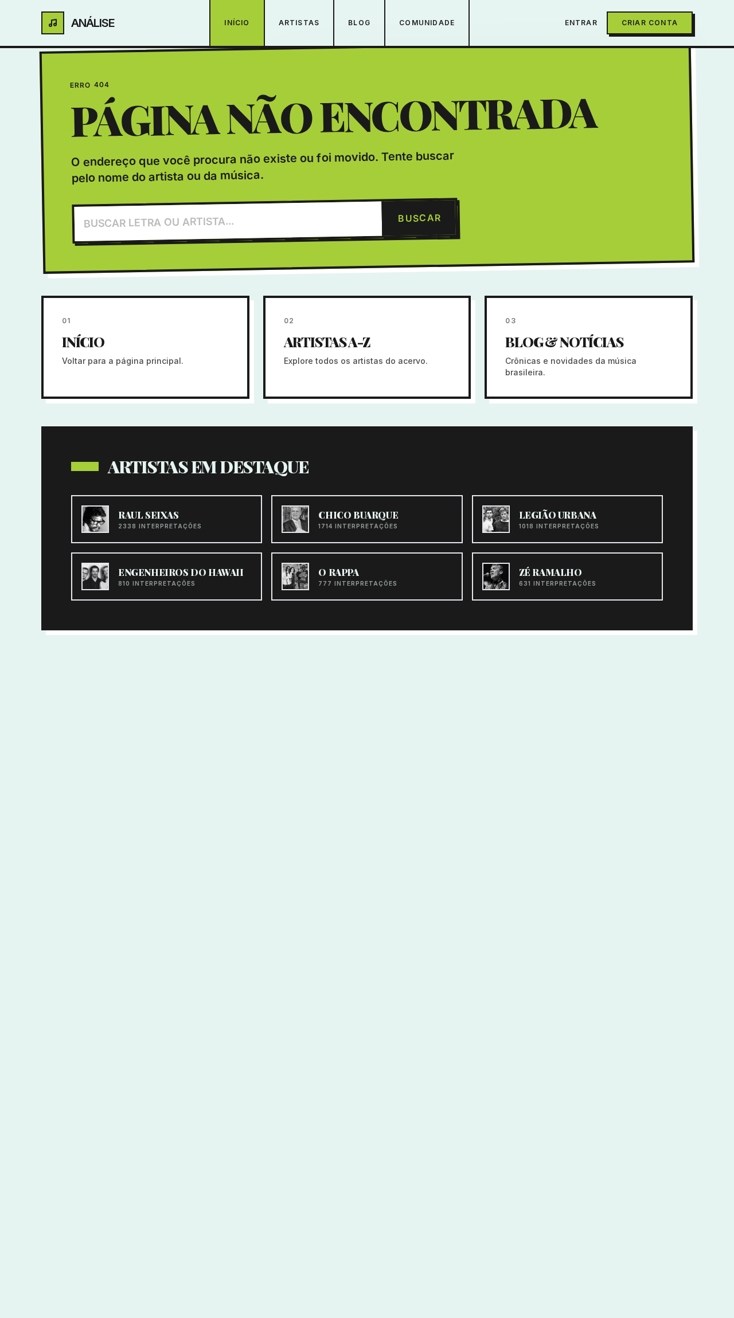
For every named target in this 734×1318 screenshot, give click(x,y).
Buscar (420, 218)
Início (236, 22)
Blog (359, 22)
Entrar (581, 22)
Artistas (299, 22)
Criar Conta (650, 22)
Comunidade (427, 22)
